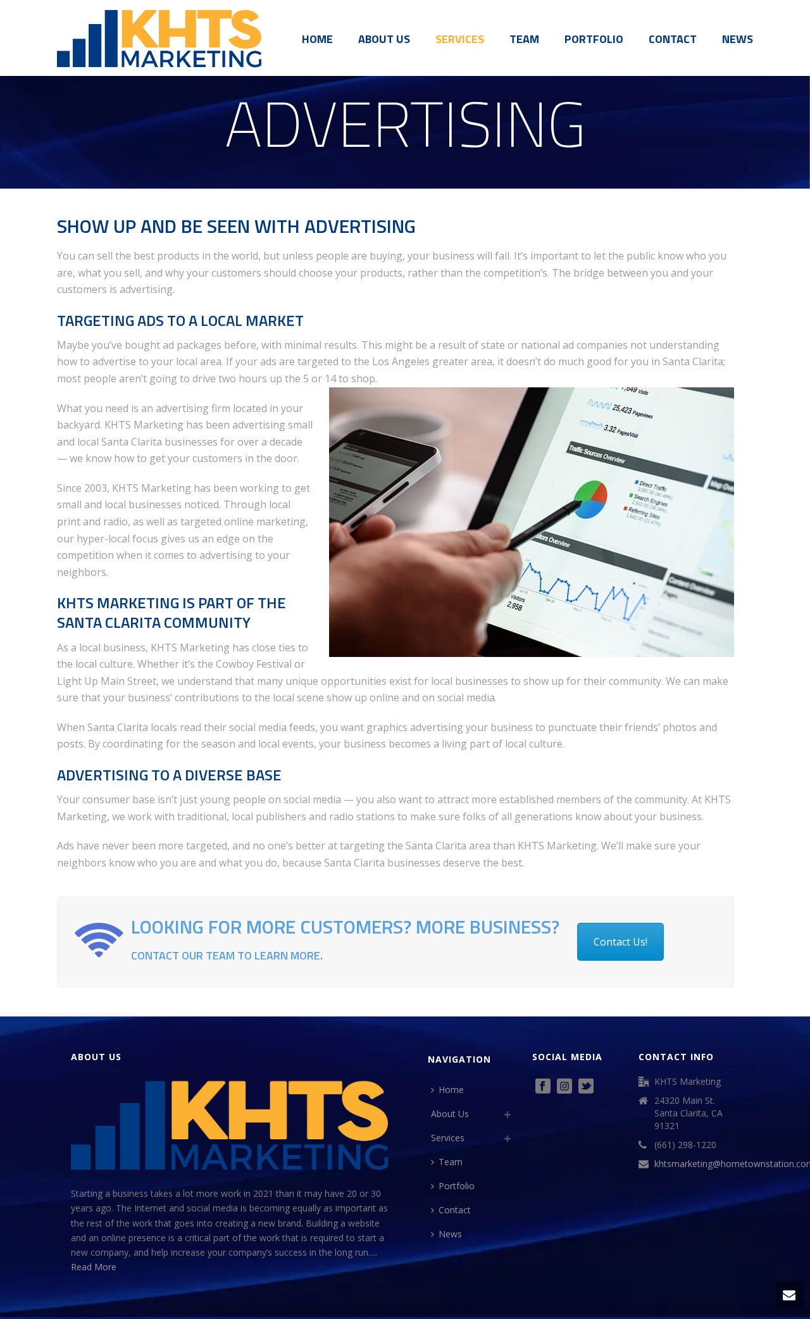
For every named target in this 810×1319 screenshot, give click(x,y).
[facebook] (543, 1086)
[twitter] (586, 1086)
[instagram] (564, 1086)
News (737, 38)
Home (317, 38)
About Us (384, 38)
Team (524, 38)
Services (459, 38)
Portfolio (593, 38)
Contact (673, 38)
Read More (93, 1267)
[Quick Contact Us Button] (789, 1295)
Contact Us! (620, 942)
